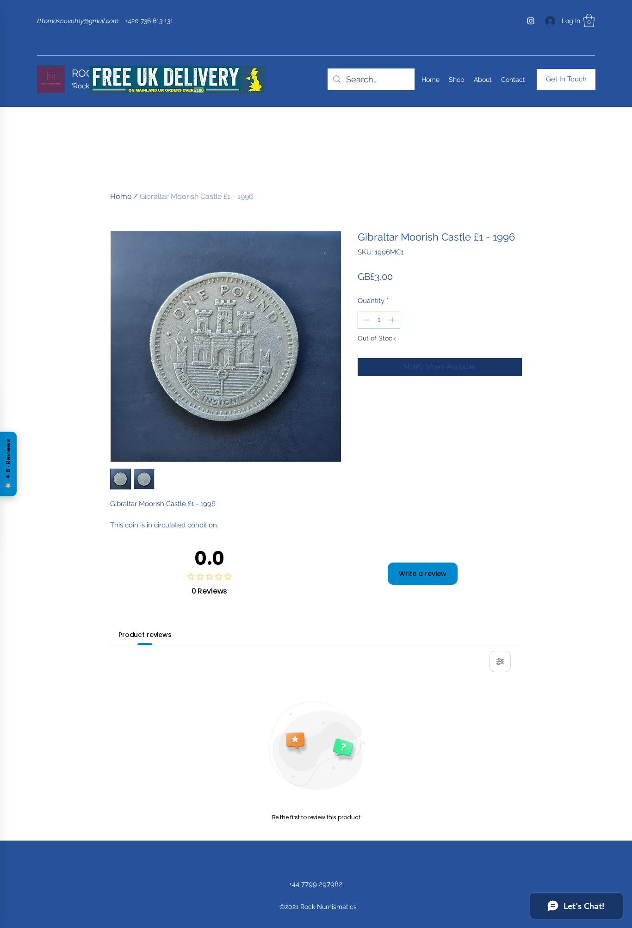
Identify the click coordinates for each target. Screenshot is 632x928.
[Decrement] (365, 319)
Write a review (422, 573)
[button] (589, 20)
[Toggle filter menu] (500, 661)
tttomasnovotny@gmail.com (77, 21)
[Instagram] (530, 20)
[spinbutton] (379, 319)
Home (120, 196)
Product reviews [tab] (145, 634)
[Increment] (393, 319)
